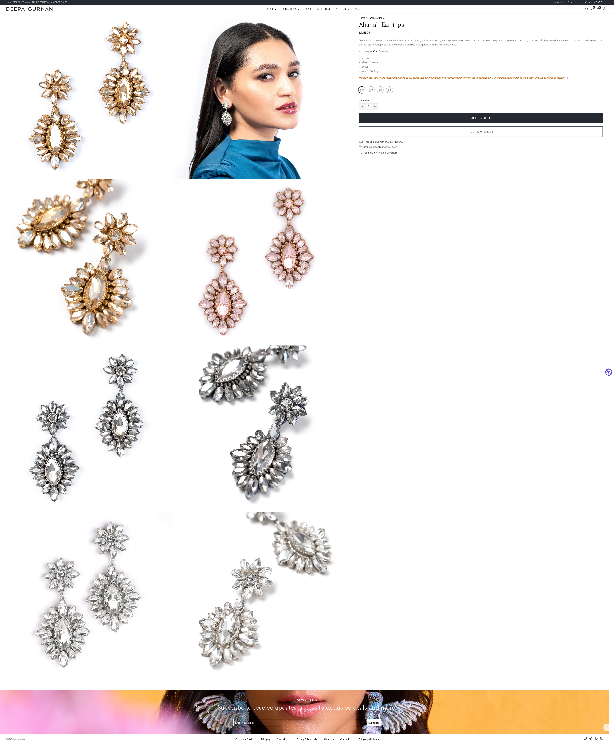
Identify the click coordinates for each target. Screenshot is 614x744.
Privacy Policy (283, 739)
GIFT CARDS (342, 9)
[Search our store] (587, 9)
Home (362, 17)
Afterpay (265, 739)
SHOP (270, 9)
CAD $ (594, 2)
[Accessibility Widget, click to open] (608, 372)
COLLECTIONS (289, 9)
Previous (9, 2)
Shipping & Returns (369, 739)
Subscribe (374, 722)
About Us (559, 2)
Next (11, 2)
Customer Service (244, 739)
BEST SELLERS (324, 9)
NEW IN (308, 9)
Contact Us (573, 2)
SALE (356, 9)
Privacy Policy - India (307, 739)
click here (392, 152)
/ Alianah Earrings (374, 17)
